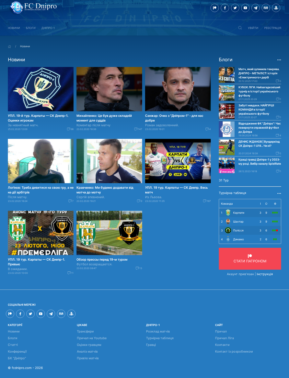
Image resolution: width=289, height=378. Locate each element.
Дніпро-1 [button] (48, 28)
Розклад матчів (158, 331)
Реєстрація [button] (272, 28)
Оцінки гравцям (89, 345)
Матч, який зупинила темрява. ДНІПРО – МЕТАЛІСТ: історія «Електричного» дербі (259, 73)
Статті (13, 345)
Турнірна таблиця (160, 338)
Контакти (222, 345)
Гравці (151, 345)
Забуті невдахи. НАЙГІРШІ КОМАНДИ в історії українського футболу (256, 109)
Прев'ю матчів (88, 358)
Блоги (31, 28)
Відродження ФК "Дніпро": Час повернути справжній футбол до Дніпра (259, 127)
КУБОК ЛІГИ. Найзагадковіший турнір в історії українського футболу (259, 91)
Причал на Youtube (92, 338)
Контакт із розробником (234, 351)
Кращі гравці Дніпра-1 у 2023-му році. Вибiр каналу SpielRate (259, 161)
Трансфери (85, 331)
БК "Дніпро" (17, 358)
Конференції (17, 351)
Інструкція (265, 274)
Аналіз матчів (87, 351)
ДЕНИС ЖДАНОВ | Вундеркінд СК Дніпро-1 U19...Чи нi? (259, 143)
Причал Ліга (224, 338)
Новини (14, 28)
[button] (240, 28)
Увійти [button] (253, 28)
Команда (227, 203)
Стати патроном (250, 261)
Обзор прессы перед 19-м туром (101, 259)
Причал (221, 331)
